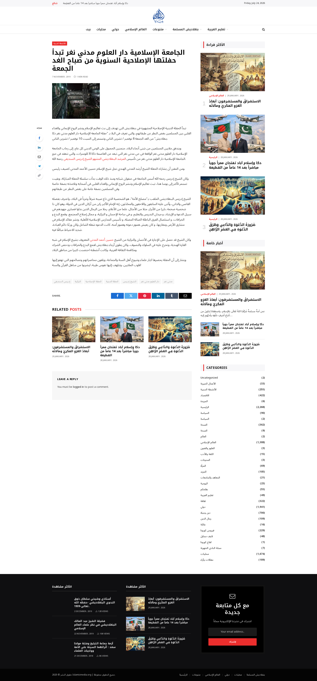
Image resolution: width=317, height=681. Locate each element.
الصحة (204, 425)
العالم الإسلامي (136, 29)
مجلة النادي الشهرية (211, 548)
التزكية (78, 281)
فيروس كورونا (207, 530)
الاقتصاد (205, 395)
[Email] (39, 156)
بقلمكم (204, 489)
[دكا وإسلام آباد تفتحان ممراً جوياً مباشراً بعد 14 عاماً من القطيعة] (121, 329)
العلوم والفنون (208, 448)
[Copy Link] (39, 175)
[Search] (263, 29)
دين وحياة (205, 513)
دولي (115, 29)
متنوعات (158, 29)
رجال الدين (206, 519)
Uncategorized (209, 378)
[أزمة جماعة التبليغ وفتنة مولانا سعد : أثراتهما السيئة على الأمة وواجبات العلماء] (61, 648)
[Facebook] (39, 138)
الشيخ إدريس (129, 281)
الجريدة (204, 401)
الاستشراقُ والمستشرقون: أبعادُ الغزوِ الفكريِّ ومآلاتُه (71, 349)
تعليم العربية (216, 29)
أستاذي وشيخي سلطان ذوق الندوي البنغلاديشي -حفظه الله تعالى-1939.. (94, 602)
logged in (78, 387)
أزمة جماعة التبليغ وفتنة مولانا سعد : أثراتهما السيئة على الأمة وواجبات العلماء (95, 647)
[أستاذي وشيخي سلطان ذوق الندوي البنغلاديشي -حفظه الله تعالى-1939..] (61, 604)
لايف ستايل (207, 536)
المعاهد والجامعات (210, 478)
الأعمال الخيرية (208, 384)
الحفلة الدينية (112, 281)
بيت (88, 29)
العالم (203, 436)
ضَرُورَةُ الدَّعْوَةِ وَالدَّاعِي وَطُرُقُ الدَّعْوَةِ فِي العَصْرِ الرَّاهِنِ (169, 349)
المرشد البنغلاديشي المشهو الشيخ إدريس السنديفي (94, 159)
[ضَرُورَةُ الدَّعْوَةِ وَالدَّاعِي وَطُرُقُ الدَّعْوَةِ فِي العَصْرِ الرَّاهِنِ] (170, 329)
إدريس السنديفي (62, 281)
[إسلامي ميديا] (158, 16)
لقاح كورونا (206, 542)
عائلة (203, 524)
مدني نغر (168, 281)
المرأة (203, 466)
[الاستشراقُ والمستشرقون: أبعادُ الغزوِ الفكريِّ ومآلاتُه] (73, 329)
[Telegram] (39, 166)
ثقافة (203, 501)
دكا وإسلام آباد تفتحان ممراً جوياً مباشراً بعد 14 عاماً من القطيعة (95, 3)
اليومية (204, 483)
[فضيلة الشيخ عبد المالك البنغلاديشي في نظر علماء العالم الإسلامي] (61, 626)
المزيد (203, 472)
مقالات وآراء (207, 560)
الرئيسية (213, 157)
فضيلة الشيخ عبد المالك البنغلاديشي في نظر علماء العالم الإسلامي (95, 624)
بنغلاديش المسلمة (185, 29)
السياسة (205, 413)
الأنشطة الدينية (60, 43)
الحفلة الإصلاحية (93, 281)
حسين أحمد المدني (102, 240)
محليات (101, 29)
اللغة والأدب (207, 454)
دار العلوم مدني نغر (150, 281)
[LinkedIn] (39, 147)
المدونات (205, 460)
